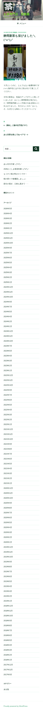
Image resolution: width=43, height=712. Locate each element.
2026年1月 (8, 228)
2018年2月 (8, 655)
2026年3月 (8, 218)
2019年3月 (8, 591)
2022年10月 (8, 385)
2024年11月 (8, 292)
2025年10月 (8, 243)
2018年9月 (8, 621)
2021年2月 (8, 478)
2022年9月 (8, 390)
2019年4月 (8, 586)
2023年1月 (8, 370)
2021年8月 (8, 449)
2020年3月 (8, 532)
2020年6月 (8, 517)
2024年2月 (8, 321)
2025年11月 (8, 238)
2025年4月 (8, 267)
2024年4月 (8, 316)
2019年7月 (8, 571)
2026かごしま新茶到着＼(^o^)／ (16, 169)
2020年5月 (8, 522)
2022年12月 (8, 375)
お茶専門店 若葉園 (17, 14)
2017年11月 (8, 670)
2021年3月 (8, 473)
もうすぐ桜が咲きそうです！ (15, 174)
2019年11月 (8, 552)
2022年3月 (8, 415)
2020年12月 (8, 488)
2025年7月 (8, 253)
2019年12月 (8, 547)
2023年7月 (8, 346)
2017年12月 (8, 665)
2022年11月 (8, 380)
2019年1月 (8, 601)
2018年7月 (8, 630)
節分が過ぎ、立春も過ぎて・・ (16, 184)
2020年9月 (8, 503)
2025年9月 (8, 248)
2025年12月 (8, 233)
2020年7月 (8, 513)
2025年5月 (8, 262)
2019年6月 (8, 576)
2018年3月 (8, 650)
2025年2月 (8, 277)
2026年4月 (8, 213)
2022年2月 (8, 419)
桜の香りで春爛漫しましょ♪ (15, 179)
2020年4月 (8, 527)
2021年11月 (8, 434)
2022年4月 (8, 410)
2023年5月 (8, 351)
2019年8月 (8, 567)
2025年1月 (8, 282)
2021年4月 (8, 468)
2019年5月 (8, 581)
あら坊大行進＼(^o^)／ (13, 164)
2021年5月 (8, 464)
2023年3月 (8, 361)
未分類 (6, 689)
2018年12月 (8, 606)
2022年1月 (8, 424)
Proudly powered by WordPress (15, 706)
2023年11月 (8, 336)
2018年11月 (8, 611)
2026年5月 (8, 209)
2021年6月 (8, 459)
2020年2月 (8, 537)
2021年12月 (8, 429)
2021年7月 (8, 454)
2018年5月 (8, 640)
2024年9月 (8, 302)
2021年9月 (8, 444)
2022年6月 (8, 400)
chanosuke (22, 32)
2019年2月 (8, 596)
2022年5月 (8, 405)
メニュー (22, 23)
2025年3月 (8, 272)
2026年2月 (8, 223)
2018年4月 (8, 645)
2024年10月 (8, 297)
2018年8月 (8, 625)
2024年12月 (8, 287)
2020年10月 (8, 498)
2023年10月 (8, 341)
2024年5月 (8, 312)
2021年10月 (8, 439)
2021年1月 (8, 483)
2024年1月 (8, 326)
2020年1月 (8, 542)
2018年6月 (8, 635)
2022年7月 (8, 395)
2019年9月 (8, 562)
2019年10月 (8, 557)
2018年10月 (8, 616)
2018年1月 (8, 660)
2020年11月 (8, 493)
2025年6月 (8, 258)
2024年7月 (8, 307)
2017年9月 (8, 674)
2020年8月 (8, 508)
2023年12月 (8, 331)
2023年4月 (8, 356)
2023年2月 (8, 366)
